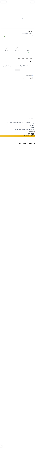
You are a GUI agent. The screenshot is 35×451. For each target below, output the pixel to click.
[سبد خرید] (5, 2)
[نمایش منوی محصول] (1, 446)
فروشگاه (33, 144)
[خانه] (31, 2)
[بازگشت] (33, 2)
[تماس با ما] (34, 130)
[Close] (17, 136)
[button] (2, 2)
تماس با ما (32, 126)
